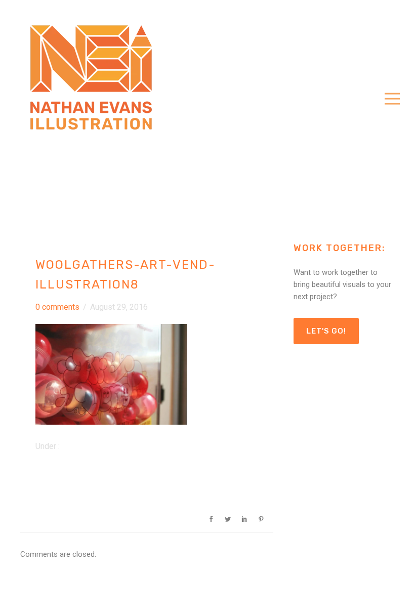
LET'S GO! (326, 331)
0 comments (57, 307)
